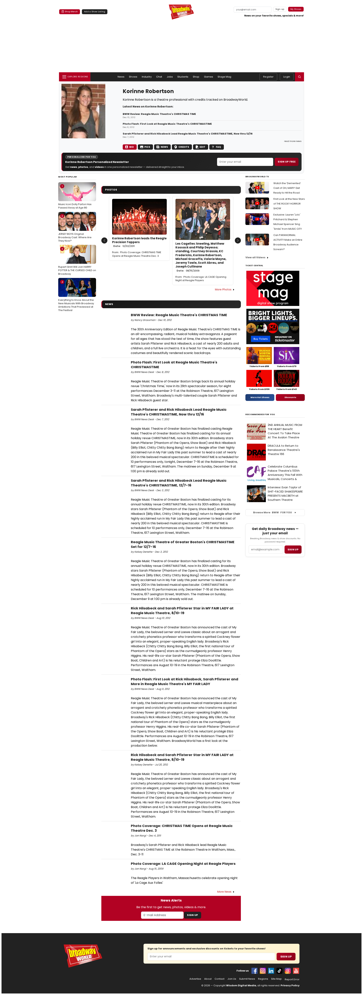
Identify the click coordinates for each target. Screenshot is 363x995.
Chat (159, 77)
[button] (299, 76)
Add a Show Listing (94, 11)
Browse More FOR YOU (272, 512)
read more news (293, 141)
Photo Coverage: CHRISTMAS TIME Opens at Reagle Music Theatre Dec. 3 (136, 254)
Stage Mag (224, 77)
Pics (147, 147)
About (208, 979)
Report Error (292, 979)
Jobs (170, 77)
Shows (133, 77)
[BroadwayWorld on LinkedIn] (271, 970)
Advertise (195, 979)
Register (268, 77)
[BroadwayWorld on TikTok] (279, 970)
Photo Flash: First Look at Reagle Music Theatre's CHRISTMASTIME (167, 124)
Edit (202, 147)
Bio (131, 147)
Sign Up (192, 915)
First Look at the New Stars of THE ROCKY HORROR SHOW (289, 203)
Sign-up (279, 9)
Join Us (231, 979)
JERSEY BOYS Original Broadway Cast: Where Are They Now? (75, 228)
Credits (183, 147)
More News (224, 892)
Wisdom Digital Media (241, 985)
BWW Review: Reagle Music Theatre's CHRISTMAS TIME (159, 114)
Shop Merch (71, 11)
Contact (219, 979)
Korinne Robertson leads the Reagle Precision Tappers (139, 242)
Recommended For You (260, 414)
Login (286, 77)
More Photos (223, 289)
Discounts (290, 397)
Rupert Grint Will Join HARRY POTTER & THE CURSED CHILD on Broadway (77, 261)
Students (182, 77)
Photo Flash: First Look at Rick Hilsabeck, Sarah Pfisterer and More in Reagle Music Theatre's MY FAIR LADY (184, 681)
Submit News (247, 979)
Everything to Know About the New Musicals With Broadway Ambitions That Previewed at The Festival (76, 296)
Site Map (276, 979)
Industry (147, 77)
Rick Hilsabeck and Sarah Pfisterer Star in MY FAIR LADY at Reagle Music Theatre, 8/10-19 (182, 610)
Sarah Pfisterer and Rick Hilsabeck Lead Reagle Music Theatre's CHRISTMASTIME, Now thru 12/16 (188, 133)
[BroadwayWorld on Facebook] (254, 970)
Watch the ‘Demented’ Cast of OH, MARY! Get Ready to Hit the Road (287, 187)
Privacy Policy (290, 985)
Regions (263, 979)
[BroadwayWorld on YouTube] (296, 970)
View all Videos (255, 257)
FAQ (218, 147)
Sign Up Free (287, 161)
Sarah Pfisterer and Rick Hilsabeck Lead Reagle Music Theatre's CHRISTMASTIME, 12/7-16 (178, 483)
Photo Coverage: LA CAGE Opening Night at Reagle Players (200, 278)
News (121, 77)
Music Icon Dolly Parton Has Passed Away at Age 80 (75, 196)
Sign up (293, 549)
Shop (196, 77)
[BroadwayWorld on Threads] (287, 970)
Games (208, 77)
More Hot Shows (260, 397)
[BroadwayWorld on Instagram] (262, 970)
